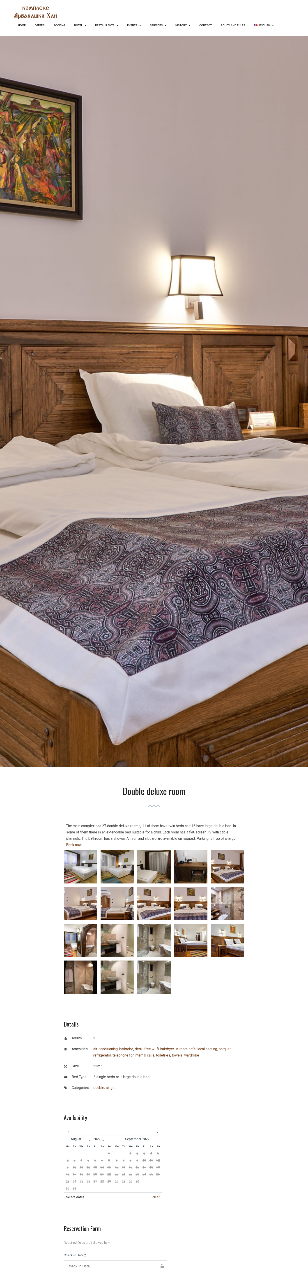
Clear (156, 1197)
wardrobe (191, 1055)
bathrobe (126, 1049)
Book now (74, 845)
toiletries (163, 1055)
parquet (225, 1049)
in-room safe (185, 1049)
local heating (207, 1049)
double (98, 1088)
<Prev (78, 1132)
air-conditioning (105, 1049)
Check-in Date (75, 1255)
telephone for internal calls (133, 1055)
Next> (147, 1132)
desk (139, 1049)
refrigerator (102, 1055)
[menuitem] (264, 25)
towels (177, 1055)
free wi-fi (151, 1049)
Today (112, 1132)
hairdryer (167, 1049)
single (110, 1088)
